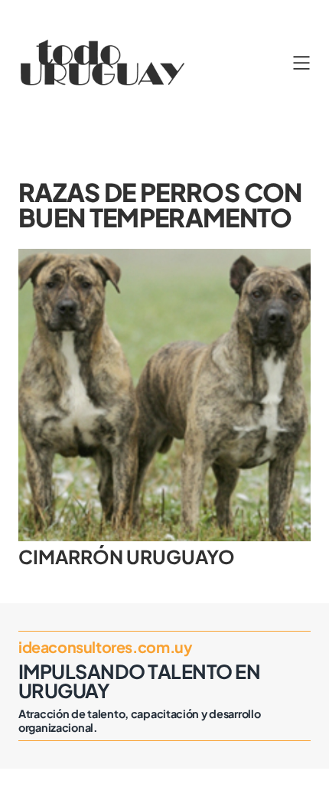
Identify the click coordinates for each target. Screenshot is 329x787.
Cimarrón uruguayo (126, 557)
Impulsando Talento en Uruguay (139, 681)
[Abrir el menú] (301, 63)
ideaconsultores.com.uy (105, 647)
